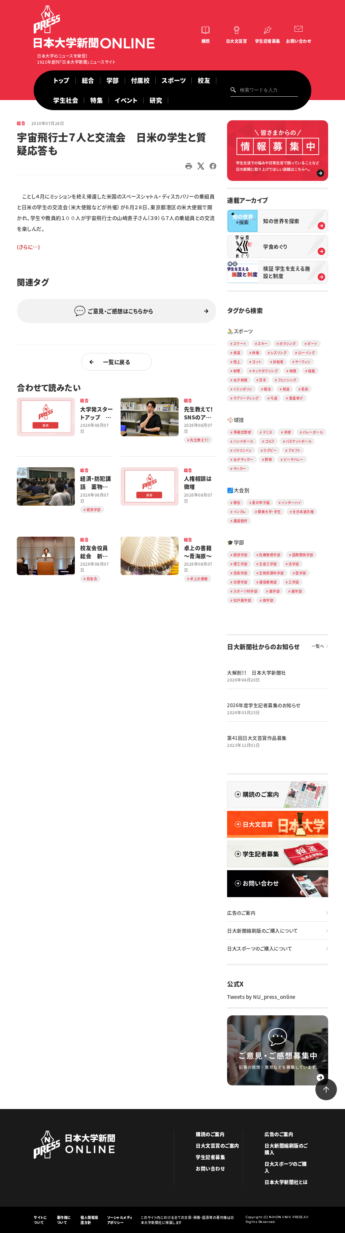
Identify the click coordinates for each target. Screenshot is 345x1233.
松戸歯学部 (242, 600)
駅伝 (237, 502)
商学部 (268, 600)
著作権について (64, 1220)
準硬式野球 (242, 432)
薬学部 (274, 591)
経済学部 (240, 554)
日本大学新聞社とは (286, 1181)
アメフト (294, 450)
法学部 (293, 563)
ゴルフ (269, 441)
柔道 (237, 352)
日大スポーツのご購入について (259, 948)
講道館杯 (240, 520)
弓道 (273, 398)
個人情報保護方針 (89, 1220)
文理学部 (240, 581)
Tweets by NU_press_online (261, 997)
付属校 (140, 80)
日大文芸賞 (236, 41)
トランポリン (242, 388)
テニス (268, 432)
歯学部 (296, 591)
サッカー (239, 468)
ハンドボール (243, 441)
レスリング (279, 352)
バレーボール (313, 432)
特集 (96, 100)
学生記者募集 (267, 41)
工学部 (293, 581)
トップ (61, 80)
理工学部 (240, 563)
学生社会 (65, 100)
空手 (262, 379)
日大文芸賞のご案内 (217, 1145)
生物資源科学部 (271, 572)
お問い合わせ (298, 41)
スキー (263, 343)
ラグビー (270, 450)
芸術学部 (240, 572)
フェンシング (287, 379)
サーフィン (303, 361)
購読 (205, 41)
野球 (268, 459)
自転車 (278, 361)
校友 (204, 80)
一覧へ (318, 646)
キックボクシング (265, 370)
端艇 (311, 370)
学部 (112, 80)
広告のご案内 (241, 912)
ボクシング (287, 343)
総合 (88, 80)
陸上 (237, 361)
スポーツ (174, 80)
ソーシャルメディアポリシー (120, 1220)
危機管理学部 (269, 554)
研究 (156, 100)
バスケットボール (298, 441)
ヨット (256, 361)
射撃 (237, 370)
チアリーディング (246, 398)
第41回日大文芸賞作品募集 (257, 737)
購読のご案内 (210, 1134)
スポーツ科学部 (245, 591)
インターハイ (291, 502)
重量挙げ (296, 398)
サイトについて (40, 1220)
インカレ (239, 511)
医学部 (300, 572)
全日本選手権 (303, 511)
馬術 (304, 388)
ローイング (306, 352)
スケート (239, 343)
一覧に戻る (116, 362)
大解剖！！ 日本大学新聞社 (256, 672)
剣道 (286, 388)
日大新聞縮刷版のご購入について (262, 930)
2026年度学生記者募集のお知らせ (264, 705)
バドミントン (242, 450)
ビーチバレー (294, 459)
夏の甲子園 (261, 502)
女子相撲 (240, 379)
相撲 (292, 370)
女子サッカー (243, 459)
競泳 (267, 388)
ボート (312, 343)
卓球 (287, 432)
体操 (255, 352)
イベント (126, 100)
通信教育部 (268, 581)
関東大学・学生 (269, 511)
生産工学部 (268, 563)
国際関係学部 (302, 554)
